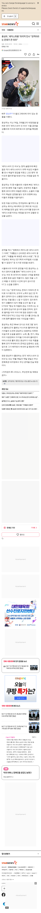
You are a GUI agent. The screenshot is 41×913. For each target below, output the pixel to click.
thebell (13, 875)
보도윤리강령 (29, 869)
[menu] (37, 23)
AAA (18, 875)
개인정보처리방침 (12, 867)
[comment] (29, 54)
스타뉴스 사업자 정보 (7, 879)
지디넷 (3, 875)
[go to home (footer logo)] (9, 862)
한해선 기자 (5, 47)
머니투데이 (17, 873)
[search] (33, 23)
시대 (8, 875)
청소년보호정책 (22, 867)
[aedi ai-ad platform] (11, 61)
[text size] (38, 54)
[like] (25, 54)
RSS (16, 869)
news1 (34, 873)
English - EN (12, 16)
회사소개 (4, 867)
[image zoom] (36, 104)
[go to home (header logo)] (10, 23)
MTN (23, 873)
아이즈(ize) (25, 875)
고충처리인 (30, 867)
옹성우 (9, 113)
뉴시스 (28, 873)
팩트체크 (21, 869)
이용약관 (11, 869)
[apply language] (15, 16)
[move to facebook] (3, 895)
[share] (34, 54)
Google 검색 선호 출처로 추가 (11, 50)
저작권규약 (4, 869)
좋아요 (22, 535)
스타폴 (31, 875)
